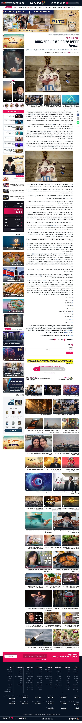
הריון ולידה (20, 682)
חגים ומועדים (67, 687)
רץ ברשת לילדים (49, 671)
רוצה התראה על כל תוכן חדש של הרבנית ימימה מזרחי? (49, 366)
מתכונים (21, 671)
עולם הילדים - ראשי (48, 669)
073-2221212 (63, 697)
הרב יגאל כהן (30, 676)
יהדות (69, 669)
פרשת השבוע (69, 330)
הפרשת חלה (20, 686)
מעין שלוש (10, 678)
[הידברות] (37, 3)
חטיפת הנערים (60, 340)
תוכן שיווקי (68, 689)
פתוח (60, 676)
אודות (77, 691)
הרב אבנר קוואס (30, 687)
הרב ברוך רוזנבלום (29, 682)
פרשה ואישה (51, 340)
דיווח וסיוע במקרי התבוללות (36, 701)
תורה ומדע (68, 680)
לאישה (21, 669)
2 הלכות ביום (76, 676)
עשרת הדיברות (39, 674)
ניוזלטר (77, 674)
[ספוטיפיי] (14, 3)
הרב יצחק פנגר (30, 674)
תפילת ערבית (10, 673)
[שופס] (20, 3)
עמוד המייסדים (75, 687)
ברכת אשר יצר (9, 689)
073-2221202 (50, 709)
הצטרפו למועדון (8, 7)
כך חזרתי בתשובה (58, 684)
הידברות (76, 667)
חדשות (69, 7)
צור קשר (24, 7)
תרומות (28, 7)
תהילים (70, 319)
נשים (69, 674)
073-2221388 (50, 697)
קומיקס (51, 680)
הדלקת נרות (20, 674)
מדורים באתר (67, 667)
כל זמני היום (13, 229)
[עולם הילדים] (23, 3)
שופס (35, 7)
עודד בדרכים (59, 669)
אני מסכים (48, 373)
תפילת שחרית (9, 669)
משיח (44, 280)
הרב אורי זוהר (30, 684)
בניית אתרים (16, 718)
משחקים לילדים (49, 678)
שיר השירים (10, 686)
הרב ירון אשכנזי (30, 680)
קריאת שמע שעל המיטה (8, 691)
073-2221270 (12, 703)
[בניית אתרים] (22, 718)
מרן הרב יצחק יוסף (29, 673)
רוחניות (68, 676)
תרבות (69, 682)
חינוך (41, 680)
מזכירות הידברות (76, 695)
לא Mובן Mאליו (58, 671)
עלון (37, 7)
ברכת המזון (10, 676)
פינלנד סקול (39, 676)
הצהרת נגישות (75, 689)
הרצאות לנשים (19, 684)
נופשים (77, 682)
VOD (74, 7)
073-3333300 (63, 703)
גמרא (41, 673)
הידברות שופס (75, 686)
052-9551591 (50, 703)
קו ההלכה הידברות (63, 701)
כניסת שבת (76, 680)
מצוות (65, 332)
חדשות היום (68, 673)
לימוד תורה (70, 327)
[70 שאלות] (17, 3)
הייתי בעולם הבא (58, 687)
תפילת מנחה (10, 671)
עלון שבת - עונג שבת (49, 695)
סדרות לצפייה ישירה (48, 676)
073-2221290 (25, 703)
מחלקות (31, 7)
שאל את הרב (45, 7)
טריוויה (51, 682)
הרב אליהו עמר (30, 689)
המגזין (69, 671)
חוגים (51, 687)
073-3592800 (38, 697)
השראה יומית (59, 686)
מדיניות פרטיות (75, 669)
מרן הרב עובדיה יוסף (29, 671)
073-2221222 (76, 697)
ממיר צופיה (77, 707)
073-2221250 (63, 709)
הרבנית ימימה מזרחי (18, 676)
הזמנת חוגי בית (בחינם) (23, 701)
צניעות (21, 678)
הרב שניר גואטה (30, 678)
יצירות (51, 686)
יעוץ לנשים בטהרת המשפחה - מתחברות (73, 702)
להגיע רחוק (59, 682)
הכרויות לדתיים (39, 686)
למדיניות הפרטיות (47, 373)
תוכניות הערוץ (58, 667)
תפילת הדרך (10, 684)
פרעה (57, 259)
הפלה (21, 680)
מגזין (72, 7)
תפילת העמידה (9, 674)
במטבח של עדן (58, 673)
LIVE (15, 7)
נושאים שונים (39, 667)
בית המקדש (53, 225)
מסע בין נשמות (58, 680)
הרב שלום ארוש (30, 686)
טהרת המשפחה (19, 673)
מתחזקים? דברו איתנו (8, 3)
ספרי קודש (40, 687)
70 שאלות (49, 7)
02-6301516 (76, 704)
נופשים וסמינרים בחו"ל (49, 707)
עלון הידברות (76, 673)
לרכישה (11, 403)
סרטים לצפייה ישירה (48, 674)
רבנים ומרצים (30, 667)
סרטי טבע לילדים (49, 684)
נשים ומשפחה (20, 667)
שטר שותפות (65, 7)
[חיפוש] (67, 3)
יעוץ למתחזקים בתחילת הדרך (22, 695)
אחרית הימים (39, 684)
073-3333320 (12, 699)
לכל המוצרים (13, 431)
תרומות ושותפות (75, 684)
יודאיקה (40, 689)
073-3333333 (76, 709)
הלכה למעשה (58, 674)
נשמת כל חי (10, 687)
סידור (11, 667)
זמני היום (40, 7)
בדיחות (51, 673)
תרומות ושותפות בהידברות (61, 695)
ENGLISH (20, 7)
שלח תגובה (69, 352)
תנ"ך (41, 671)
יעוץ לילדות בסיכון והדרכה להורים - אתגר (9, 696)
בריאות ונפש (39, 682)
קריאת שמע (10, 680)
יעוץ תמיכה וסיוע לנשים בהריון (48, 701)
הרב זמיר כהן (60, 7)
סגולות (40, 678)
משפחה (68, 678)
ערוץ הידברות (76, 671)
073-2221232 (25, 697)
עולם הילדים (55, 7)
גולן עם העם (59, 678)
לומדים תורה (39, 669)
